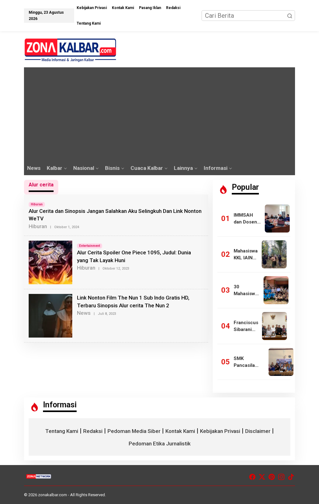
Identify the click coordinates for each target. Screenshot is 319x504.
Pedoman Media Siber (133, 431)
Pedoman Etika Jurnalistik (160, 443)
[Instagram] (281, 477)
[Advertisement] (159, 114)
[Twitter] (262, 477)
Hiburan (37, 204)
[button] (289, 15)
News (84, 313)
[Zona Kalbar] (70, 49)
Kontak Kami (180, 431)
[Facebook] (252, 477)
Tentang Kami (61, 431)
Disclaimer (257, 431)
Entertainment (89, 245)
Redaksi (92, 431)
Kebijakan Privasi (220, 431)
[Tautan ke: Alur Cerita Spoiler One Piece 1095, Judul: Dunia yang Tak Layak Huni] (50, 262)
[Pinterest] (272, 477)
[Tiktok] (291, 477)
